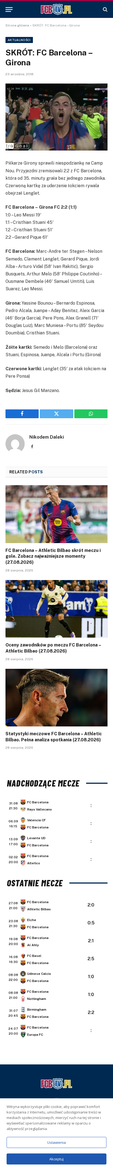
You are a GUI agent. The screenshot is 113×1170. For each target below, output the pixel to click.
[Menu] (9, 9)
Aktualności (19, 40)
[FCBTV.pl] (56, 9)
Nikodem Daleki (46, 437)
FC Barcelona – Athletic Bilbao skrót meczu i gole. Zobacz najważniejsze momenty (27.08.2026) (53, 556)
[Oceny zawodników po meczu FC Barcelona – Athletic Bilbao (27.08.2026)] (56, 609)
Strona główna (17, 25)
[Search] (105, 9)
